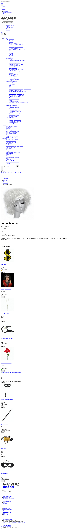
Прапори (11, 73)
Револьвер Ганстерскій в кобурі (7, 338)
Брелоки (11, 42)
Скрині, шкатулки (13, 76)
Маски (10, 97)
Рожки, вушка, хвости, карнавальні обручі (18, 102)
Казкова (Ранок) (9, 153)
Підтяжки (11, 53)
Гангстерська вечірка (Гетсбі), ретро (14, 146)
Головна (5, 180)
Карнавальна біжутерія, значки (16, 90)
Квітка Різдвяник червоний (6, 363)
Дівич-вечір (8, 148)
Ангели (10, 59)
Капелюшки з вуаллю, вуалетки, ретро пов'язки (20, 89)
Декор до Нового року (14, 122)
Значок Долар (3, 264)
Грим (10, 86)
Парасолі (11, 54)
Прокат (5, 13)
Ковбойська (8, 154)
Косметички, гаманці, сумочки (16, 47)
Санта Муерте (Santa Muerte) (12, 162)
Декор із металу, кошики (14, 65)
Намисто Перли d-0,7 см (5, 313)
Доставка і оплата (7, 12)
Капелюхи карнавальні (14, 87)
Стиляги (8, 163)
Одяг (10, 50)
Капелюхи (11, 45)
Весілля (8, 128)
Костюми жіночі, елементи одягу (16, 94)
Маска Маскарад (4, 473)
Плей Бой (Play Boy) (11, 160)
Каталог (3, 6)
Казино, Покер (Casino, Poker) (13, 152)
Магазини (5, 11)
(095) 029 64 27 (18, 172)
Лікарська (8, 155)
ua (1, 3)
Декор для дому (9, 58)
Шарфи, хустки (12, 56)
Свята (3, 7)
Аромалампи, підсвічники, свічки (17, 60)
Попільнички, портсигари (15, 111)
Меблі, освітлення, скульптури (16, 69)
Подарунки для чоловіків (12, 136)
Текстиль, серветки (13, 78)
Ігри (10, 106)
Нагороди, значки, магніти (15, 108)
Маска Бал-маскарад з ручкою (7, 399)
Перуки (10, 100)
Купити (2, 272)
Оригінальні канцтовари (14, 110)
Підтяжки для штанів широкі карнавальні (9, 374)
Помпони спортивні (13, 101)
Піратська (8, 159)
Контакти (8, 30)
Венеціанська (9, 143)
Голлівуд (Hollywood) (11, 147)
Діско (7, 149)
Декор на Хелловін (13, 123)
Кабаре (7, 151)
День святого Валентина (12, 132)
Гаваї (10, 85)
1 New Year (11, 82)
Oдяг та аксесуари (10, 39)
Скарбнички (12, 75)
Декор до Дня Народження (15, 120)
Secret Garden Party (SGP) (12, 139)
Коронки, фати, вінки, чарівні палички (18, 91)
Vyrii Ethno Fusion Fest (11, 141)
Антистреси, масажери (14, 107)
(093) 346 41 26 (4, 172)
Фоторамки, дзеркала (14, 79)
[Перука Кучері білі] (17, 219)
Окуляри (11, 52)
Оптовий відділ (7, 15)
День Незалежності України (12, 131)
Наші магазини (6, 508)
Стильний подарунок (14, 115)
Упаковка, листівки (13, 116)
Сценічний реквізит (13, 104)
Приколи (11, 112)
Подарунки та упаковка (11, 105)
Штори (10, 80)
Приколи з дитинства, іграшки (16, 113)
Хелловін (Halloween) (11, 137)
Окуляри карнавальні (14, 99)
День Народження (10, 129)
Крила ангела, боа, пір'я (14, 96)
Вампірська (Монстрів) (11, 142)
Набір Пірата (3, 448)
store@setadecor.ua (7, 519)
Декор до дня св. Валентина (15, 121)
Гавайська (8, 144)
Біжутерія (11, 40)
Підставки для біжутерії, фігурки (16, 71)
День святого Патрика (11, 133)
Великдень (8, 127)
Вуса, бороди (12, 84)
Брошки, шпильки (13, 43)
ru (2, 3)
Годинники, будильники (14, 63)
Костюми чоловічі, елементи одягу (17, 95)
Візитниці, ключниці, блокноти (16, 44)
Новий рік (8, 134)
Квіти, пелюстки (13, 68)
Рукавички (11, 55)
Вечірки (3, 9)
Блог (7, 28)
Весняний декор (12, 118)
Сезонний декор (10, 117)
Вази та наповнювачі (14, 61)
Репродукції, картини (14, 74)
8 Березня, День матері (11, 126)
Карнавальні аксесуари (11, 81)
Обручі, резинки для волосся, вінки (17, 49)
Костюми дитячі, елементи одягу (16, 92)
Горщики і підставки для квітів (16, 64)
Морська (8, 158)
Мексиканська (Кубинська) (12, 157)
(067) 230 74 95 (11, 172)
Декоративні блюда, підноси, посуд (17, 66)
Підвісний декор (12, 70)
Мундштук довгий (4, 424)
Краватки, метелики (13, 48)
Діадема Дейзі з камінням (6, 289)
